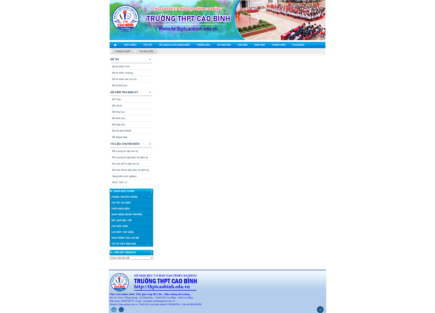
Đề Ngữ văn (118, 124)
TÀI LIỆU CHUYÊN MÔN (124, 143)
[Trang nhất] (115, 45)
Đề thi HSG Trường (122, 72)
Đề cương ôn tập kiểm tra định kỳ (130, 157)
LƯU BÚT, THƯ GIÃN (122, 232)
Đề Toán (116, 99)
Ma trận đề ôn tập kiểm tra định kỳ (130, 170)
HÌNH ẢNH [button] (259, 45)
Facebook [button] (298, 45)
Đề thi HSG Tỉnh (121, 66)
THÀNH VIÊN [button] (278, 45)
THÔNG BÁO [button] (203, 45)
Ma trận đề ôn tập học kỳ (125, 163)
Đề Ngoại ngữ (119, 137)
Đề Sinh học (118, 118)
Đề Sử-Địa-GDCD (121, 130)
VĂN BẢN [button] (242, 45)
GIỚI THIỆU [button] (130, 45)
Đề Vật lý (117, 105)
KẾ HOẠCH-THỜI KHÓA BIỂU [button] (174, 45)
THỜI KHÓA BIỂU (120, 208)
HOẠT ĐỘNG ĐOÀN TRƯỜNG (126, 214)
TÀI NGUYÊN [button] (224, 45)
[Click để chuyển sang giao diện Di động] (121, 309)
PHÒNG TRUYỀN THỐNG (124, 197)
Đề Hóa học (118, 112)
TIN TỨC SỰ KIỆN (120, 202)
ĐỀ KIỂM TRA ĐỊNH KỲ (124, 92)
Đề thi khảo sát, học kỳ (124, 79)
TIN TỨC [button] (147, 45)
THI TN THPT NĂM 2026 (123, 244)
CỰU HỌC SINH (119, 226)
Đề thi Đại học (119, 85)
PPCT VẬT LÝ (119, 182)
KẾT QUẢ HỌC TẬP (121, 220)
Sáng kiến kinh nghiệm (124, 176)
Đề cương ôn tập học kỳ (125, 151)
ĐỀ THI (114, 59)
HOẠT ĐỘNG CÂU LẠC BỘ (125, 238)
